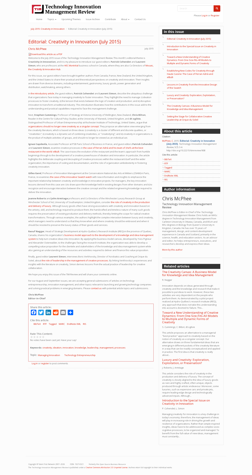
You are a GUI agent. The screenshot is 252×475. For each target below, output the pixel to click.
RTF (45, 323)
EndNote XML (74, 323)
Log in (205, 15)
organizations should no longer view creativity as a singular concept (63, 126)
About (124, 19)
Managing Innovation (49, 355)
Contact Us (140, 19)
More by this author (172, 249)
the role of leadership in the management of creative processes (75, 260)
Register (215, 15)
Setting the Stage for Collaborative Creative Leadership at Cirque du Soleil (189, 118)
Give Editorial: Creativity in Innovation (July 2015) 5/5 (43, 337)
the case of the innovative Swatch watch (71, 177)
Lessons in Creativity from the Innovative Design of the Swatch (192, 86)
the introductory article (42, 93)
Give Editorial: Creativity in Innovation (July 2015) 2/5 (34, 337)
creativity (47, 347)
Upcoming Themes (71, 19)
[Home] (67, 9)
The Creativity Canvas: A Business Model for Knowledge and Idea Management (190, 107)
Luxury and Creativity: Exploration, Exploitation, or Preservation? (191, 97)
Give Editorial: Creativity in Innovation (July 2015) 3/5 (37, 337)
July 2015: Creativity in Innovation (48, 28)
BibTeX (37, 323)
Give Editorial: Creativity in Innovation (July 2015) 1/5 (31, 337)
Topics (51, 19)
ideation (57, 347)
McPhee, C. (167, 140)
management (106, 347)
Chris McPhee (37, 49)
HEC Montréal (71, 65)
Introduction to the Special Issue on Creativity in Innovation (191, 48)
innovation (68, 347)
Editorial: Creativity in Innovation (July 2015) (74, 41)
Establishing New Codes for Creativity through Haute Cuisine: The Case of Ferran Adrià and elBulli (190, 74)
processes (120, 347)
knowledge (80, 347)
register (45, 363)
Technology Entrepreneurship (79, 355)
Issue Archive (93, 19)
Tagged (53, 323)
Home (39, 19)
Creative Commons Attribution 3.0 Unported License (107, 467)
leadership (93, 347)
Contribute (110, 19)
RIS (84, 323)
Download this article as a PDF (46, 54)
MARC (62, 323)
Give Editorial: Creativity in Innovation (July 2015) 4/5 (40, 337)
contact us (96, 288)
